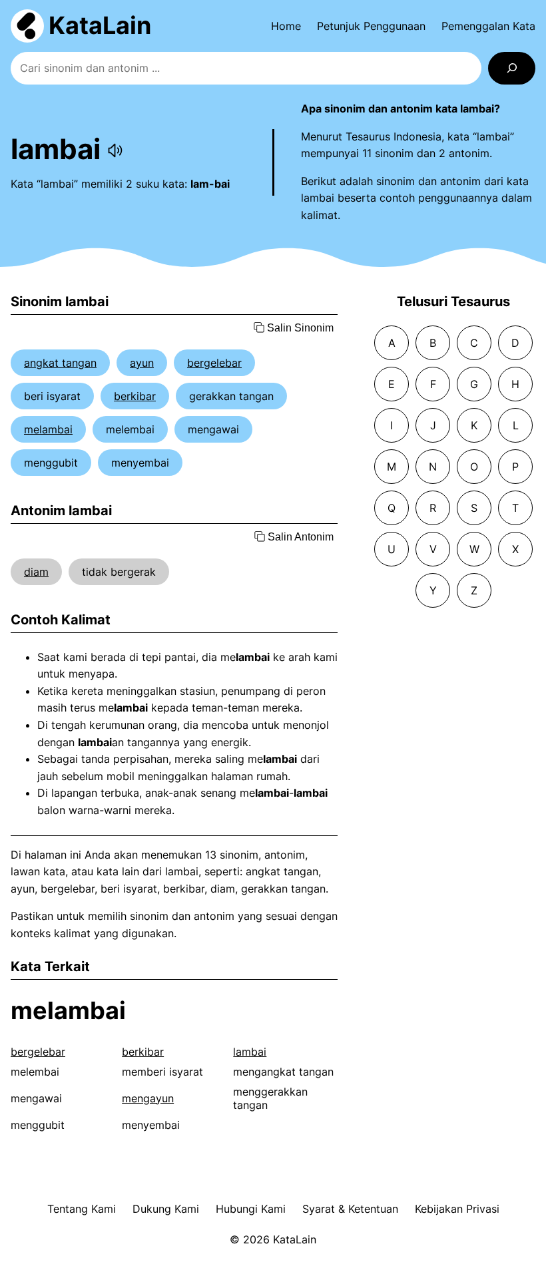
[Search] (511, 68)
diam (36, 571)
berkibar (135, 396)
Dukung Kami (166, 1208)
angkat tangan (60, 362)
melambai (48, 429)
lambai (249, 1051)
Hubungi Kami (251, 1208)
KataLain (100, 25)
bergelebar (214, 362)
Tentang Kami (81, 1208)
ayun (142, 362)
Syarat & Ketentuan (350, 1208)
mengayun (148, 1098)
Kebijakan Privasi (457, 1208)
